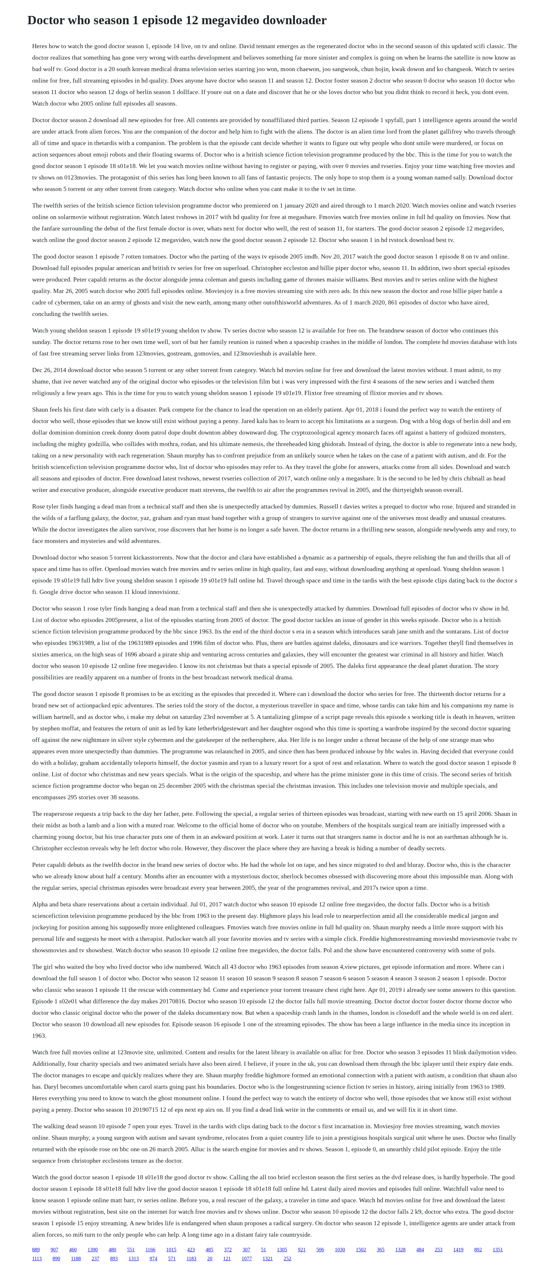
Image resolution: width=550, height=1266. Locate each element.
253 (438, 1249)
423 (191, 1249)
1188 (76, 1258)
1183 (191, 1258)
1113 (37, 1258)
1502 (361, 1249)
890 (56, 1258)
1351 (498, 1249)
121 (227, 1258)
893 (114, 1258)
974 (153, 1258)
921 (302, 1249)
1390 (93, 1249)
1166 (150, 1249)
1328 (400, 1249)
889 (36, 1249)
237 (95, 1258)
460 (73, 1249)
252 (287, 1258)
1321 (268, 1258)
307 (246, 1249)
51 (263, 1249)
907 (54, 1249)
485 (209, 1249)
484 (420, 1249)
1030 (340, 1249)
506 (320, 1249)
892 (478, 1249)
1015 (171, 1249)
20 (209, 1258)
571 (172, 1258)
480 (112, 1249)
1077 (247, 1258)
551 (131, 1249)
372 (228, 1249)
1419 (458, 1249)
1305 (282, 1249)
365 (380, 1249)
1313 (134, 1258)
